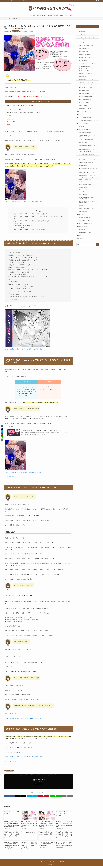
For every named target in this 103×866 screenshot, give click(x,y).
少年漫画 (81, 214)
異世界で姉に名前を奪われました (87, 184)
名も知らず (82, 157)
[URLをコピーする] (67, 796)
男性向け (81, 235)
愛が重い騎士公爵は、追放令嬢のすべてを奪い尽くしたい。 (88, 69)
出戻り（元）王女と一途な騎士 (86, 154)
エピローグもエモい (20, 227)
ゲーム (80, 114)
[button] (9, 796)
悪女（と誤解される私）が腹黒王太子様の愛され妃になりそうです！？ (88, 176)
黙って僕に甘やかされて (85, 108)
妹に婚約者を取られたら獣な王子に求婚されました (88, 169)
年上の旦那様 (83, 60)
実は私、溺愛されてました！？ (86, 172)
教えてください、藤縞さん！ (86, 82)
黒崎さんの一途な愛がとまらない (87, 208)
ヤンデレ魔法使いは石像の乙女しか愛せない (88, 146)
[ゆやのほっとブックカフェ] (51, 8)
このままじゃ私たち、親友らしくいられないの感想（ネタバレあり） (31, 221)
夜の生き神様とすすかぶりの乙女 (87, 160)
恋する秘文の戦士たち (84, 66)
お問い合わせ (62, 861)
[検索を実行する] (97, 244)
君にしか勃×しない (84, 48)
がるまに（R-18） (15, 31)
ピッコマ (82, 229)
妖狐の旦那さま (83, 165)
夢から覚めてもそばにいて (85, 57)
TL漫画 (81, 31)
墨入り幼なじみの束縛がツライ (86, 54)
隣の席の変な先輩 (84, 102)
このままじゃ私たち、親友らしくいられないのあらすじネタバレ (30, 214)
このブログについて (53, 861)
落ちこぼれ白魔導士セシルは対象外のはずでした (88, 190)
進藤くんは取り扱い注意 (85, 99)
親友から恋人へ (19, 223)
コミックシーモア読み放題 (85, 117)
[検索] (98, 1)
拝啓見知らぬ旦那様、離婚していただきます (88, 180)
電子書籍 (81, 238)
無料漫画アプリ (83, 226)
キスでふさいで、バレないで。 (87, 37)
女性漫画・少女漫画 (84, 129)
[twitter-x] (94, 1)
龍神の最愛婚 (83, 211)
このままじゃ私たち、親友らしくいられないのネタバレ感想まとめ (31, 229)
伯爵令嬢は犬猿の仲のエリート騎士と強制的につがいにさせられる (88, 150)
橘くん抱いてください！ (85, 87)
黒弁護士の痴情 (83, 105)
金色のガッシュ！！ (84, 220)
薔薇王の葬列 (83, 194)
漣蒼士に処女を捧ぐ (84, 90)
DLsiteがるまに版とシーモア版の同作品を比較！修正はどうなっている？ (41, 430)
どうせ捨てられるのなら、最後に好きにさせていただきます (88, 136)
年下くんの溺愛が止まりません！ (87, 63)
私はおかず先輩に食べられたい (86, 93)
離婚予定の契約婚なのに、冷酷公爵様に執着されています (88, 202)
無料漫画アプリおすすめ (85, 232)
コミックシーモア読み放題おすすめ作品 (88, 120)
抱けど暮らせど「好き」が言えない (87, 79)
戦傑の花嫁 (82, 76)
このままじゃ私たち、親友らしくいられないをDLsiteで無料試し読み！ (24, 201)
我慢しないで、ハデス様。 (85, 73)
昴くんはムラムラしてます (85, 85)
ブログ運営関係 (83, 123)
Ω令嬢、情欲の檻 (83, 34)
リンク (81, 126)
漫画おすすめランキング (85, 223)
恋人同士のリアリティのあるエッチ (23, 225)
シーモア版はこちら (10, 477)
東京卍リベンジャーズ (84, 217)
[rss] (96, 1)
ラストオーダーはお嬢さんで (86, 45)
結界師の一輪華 (83, 187)
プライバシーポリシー (43, 861)
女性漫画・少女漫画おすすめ (86, 162)
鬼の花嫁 (82, 205)
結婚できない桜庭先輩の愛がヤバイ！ (88, 96)
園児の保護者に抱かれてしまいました (88, 51)
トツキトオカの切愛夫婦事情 (86, 139)
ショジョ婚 (82, 40)
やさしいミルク (83, 142)
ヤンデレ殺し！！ (84, 43)
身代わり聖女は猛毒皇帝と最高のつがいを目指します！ (88, 197)
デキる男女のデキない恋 (85, 132)
